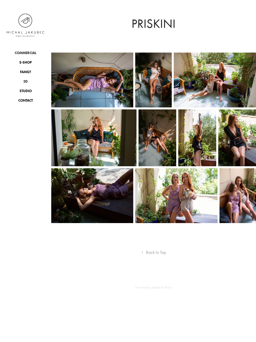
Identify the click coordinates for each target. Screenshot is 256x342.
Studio (26, 91)
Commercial (25, 53)
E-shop (26, 62)
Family (25, 72)
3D (25, 81)
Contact (25, 100)
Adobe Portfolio (162, 287)
